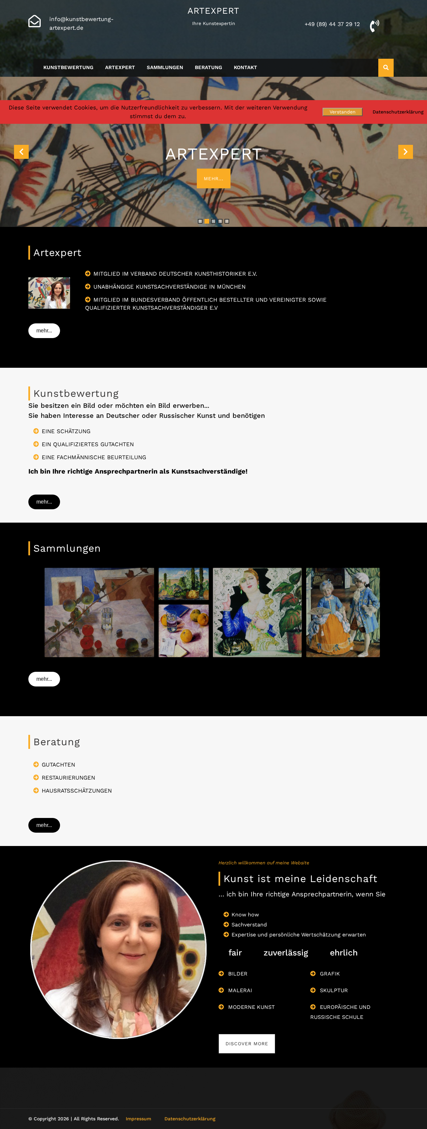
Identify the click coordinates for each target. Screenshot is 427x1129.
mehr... (214, 178)
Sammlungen (165, 67)
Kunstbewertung (68, 67)
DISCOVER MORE (247, 1043)
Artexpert (213, 11)
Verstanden (343, 111)
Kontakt (245, 67)
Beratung (208, 67)
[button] (21, 152)
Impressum (138, 1118)
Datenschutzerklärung (190, 1118)
